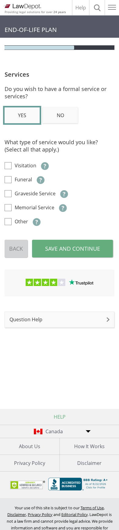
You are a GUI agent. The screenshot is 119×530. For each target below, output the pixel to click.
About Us (29, 446)
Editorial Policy (74, 514)
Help (80, 7)
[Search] (97, 7)
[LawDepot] (22, 7)
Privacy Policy (29, 463)
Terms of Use (92, 508)
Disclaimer (16, 514)
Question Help (25, 319)
